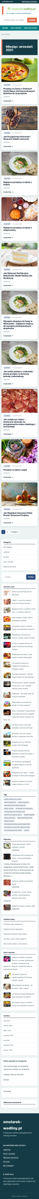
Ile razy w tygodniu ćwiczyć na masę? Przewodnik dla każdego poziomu (22, 646)
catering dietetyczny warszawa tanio (14, 811)
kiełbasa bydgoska (29, 814)
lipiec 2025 (7, 1030)
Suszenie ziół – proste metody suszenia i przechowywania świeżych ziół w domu (22, 895)
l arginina (26, 830)
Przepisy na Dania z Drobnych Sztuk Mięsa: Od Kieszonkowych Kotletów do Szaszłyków (19, 91)
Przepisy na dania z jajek (15, 470)
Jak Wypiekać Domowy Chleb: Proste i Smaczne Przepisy (17, 514)
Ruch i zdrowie (16, 28)
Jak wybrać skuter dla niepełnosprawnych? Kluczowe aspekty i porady (22, 977)
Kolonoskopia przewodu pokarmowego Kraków (17, 824)
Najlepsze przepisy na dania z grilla (23, 906)
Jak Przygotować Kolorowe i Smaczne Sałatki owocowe (16, 137)
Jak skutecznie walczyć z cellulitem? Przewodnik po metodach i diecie (20, 666)
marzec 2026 (8, 1025)
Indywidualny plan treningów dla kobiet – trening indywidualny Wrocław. (22, 858)
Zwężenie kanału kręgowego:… (14, 929)
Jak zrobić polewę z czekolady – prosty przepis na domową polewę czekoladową (18, 374)
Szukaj (32, 20)
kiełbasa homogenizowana (24, 818)
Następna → (15, 532)
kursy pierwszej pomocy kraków (13, 830)
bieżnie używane (9, 808)
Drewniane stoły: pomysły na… (13, 924)
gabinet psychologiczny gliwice (13, 814)
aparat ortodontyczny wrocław (12, 799)
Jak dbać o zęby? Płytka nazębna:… (16, 939)
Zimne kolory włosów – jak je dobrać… (16, 944)
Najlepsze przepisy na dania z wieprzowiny (17, 228)
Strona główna (5, 34)
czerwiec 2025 (8, 1035)
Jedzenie (5, 28)
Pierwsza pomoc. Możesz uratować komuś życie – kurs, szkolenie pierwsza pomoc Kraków (23, 686)
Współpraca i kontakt (29, 1)
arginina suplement (23, 802)
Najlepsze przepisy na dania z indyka (17, 183)
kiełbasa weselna (9, 821)
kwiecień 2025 (8, 1045)
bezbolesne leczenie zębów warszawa (14, 805)
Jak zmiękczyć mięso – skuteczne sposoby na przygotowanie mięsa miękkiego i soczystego (19, 423)
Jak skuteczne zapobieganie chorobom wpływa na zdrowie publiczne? (22, 764)
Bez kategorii (8, 547)
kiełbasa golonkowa (9, 818)
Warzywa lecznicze (10, 566)
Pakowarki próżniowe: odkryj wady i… (16, 934)
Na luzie (6, 557)
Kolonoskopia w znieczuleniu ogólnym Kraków (17, 827)
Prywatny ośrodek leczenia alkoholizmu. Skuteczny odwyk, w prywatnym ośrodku (23, 754)
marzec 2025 (8, 1050)
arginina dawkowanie (10, 802)
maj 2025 (7, 1040)
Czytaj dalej (8, 101)
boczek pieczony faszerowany (24, 808)
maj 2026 (7, 1021)
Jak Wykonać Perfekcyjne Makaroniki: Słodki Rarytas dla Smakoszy (17, 275)
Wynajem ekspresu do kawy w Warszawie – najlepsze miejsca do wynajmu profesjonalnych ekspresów (18, 325)
